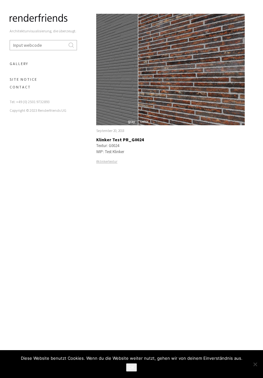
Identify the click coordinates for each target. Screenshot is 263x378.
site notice (23, 79)
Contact (20, 87)
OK (131, 367)
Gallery (19, 63)
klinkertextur (107, 161)
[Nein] (255, 364)
